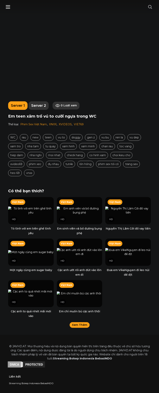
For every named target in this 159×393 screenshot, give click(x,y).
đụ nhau (53, 164)
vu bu (105, 137)
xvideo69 (16, 164)
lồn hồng (86, 164)
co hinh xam (97, 155)
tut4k (69, 164)
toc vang (125, 146)
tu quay (50, 146)
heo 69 (15, 173)
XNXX (53, 124)
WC (12, 137)
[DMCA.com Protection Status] (79, 364)
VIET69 (79, 124)
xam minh (88, 146)
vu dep (134, 137)
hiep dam (16, 155)
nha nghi (35, 155)
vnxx (29, 173)
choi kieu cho (121, 155)
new (35, 137)
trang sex (131, 164)
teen (48, 137)
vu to (61, 137)
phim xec (35, 164)
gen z (91, 137)
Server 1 (18, 105)
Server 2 (38, 105)
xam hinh (68, 146)
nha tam (33, 146)
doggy (76, 137)
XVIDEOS (65, 124)
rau (24, 137)
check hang (75, 155)
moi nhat (54, 155)
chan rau (107, 146)
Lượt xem (69, 105)
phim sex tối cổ (108, 164)
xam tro (15, 146)
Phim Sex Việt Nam (33, 124)
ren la (119, 137)
